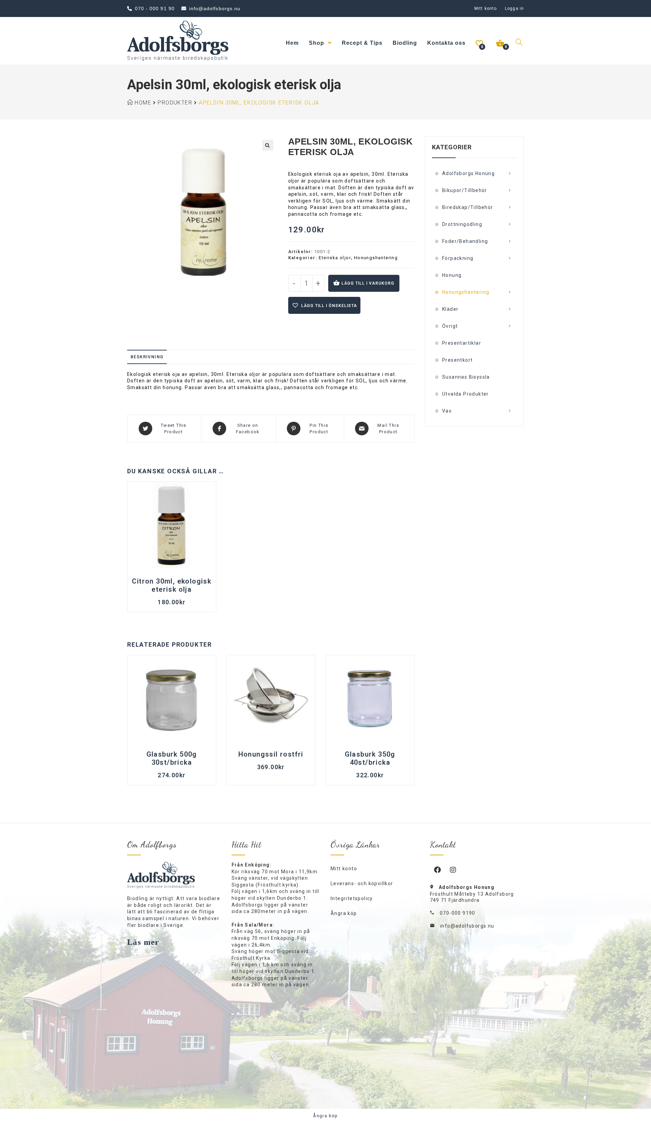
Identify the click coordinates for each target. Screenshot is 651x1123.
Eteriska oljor (335, 257)
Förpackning (457, 258)
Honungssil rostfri (270, 754)
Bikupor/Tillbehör (464, 190)
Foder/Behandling (465, 241)
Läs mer (143, 942)
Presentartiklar (461, 343)
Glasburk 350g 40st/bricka (370, 758)
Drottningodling (462, 224)
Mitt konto (485, 8)
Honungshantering (376, 257)
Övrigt (450, 326)
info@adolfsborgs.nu (467, 926)
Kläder (450, 309)
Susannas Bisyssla (466, 377)
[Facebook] (438, 869)
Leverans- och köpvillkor (362, 883)
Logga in (514, 8)
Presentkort (457, 360)
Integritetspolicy (352, 898)
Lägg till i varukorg (367, 283)
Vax (447, 411)
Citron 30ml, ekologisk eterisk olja (171, 585)
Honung (451, 275)
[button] (267, 145)
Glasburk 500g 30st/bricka (171, 758)
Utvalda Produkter (465, 394)
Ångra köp (344, 913)
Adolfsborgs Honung (468, 173)
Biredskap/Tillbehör (467, 207)
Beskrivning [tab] (147, 356)
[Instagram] (453, 869)
